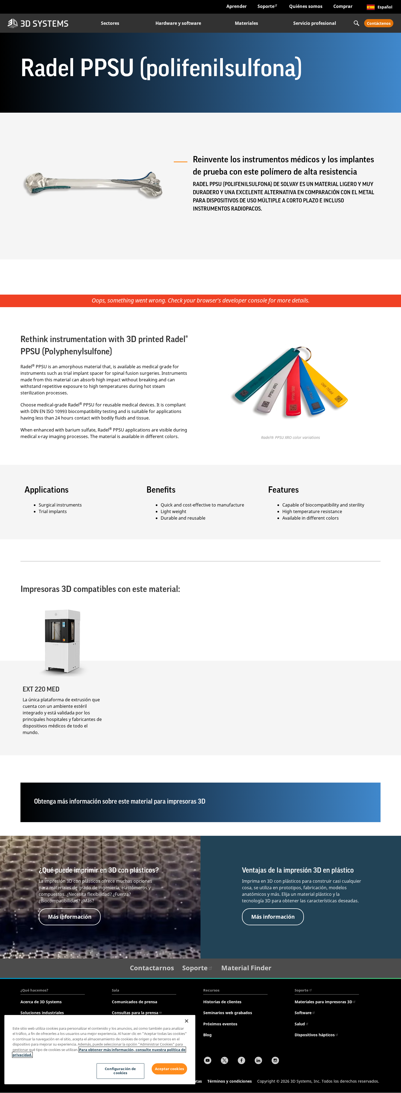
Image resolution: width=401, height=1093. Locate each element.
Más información (69, 916)
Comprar (342, 6)
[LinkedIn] (258, 1061)
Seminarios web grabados (227, 1012)
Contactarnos (152, 967)
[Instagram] (275, 1061)
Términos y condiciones (229, 1081)
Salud (300, 1023)
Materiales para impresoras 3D (323, 1001)
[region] (99, 1049)
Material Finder (246, 967)
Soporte (266, 6)
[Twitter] (224, 1061)
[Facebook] (241, 1061)
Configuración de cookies (120, 1071)
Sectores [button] (110, 23)
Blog (207, 1034)
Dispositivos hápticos (315, 1034)
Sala (115, 990)
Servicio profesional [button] (314, 23)
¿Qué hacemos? (34, 990)
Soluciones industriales (42, 1012)
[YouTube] (207, 1061)
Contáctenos (379, 23)
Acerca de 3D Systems (41, 1001)
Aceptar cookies (169, 1068)
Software (303, 1012)
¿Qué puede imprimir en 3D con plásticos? (99, 870)
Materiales (246, 23)
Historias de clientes (222, 1001)
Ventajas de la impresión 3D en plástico (298, 870)
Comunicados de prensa (134, 1001)
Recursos (211, 990)
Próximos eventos (220, 1023)
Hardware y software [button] (178, 23)
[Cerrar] (187, 1021)
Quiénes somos (305, 6)
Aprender (236, 6)
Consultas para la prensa (135, 1012)
